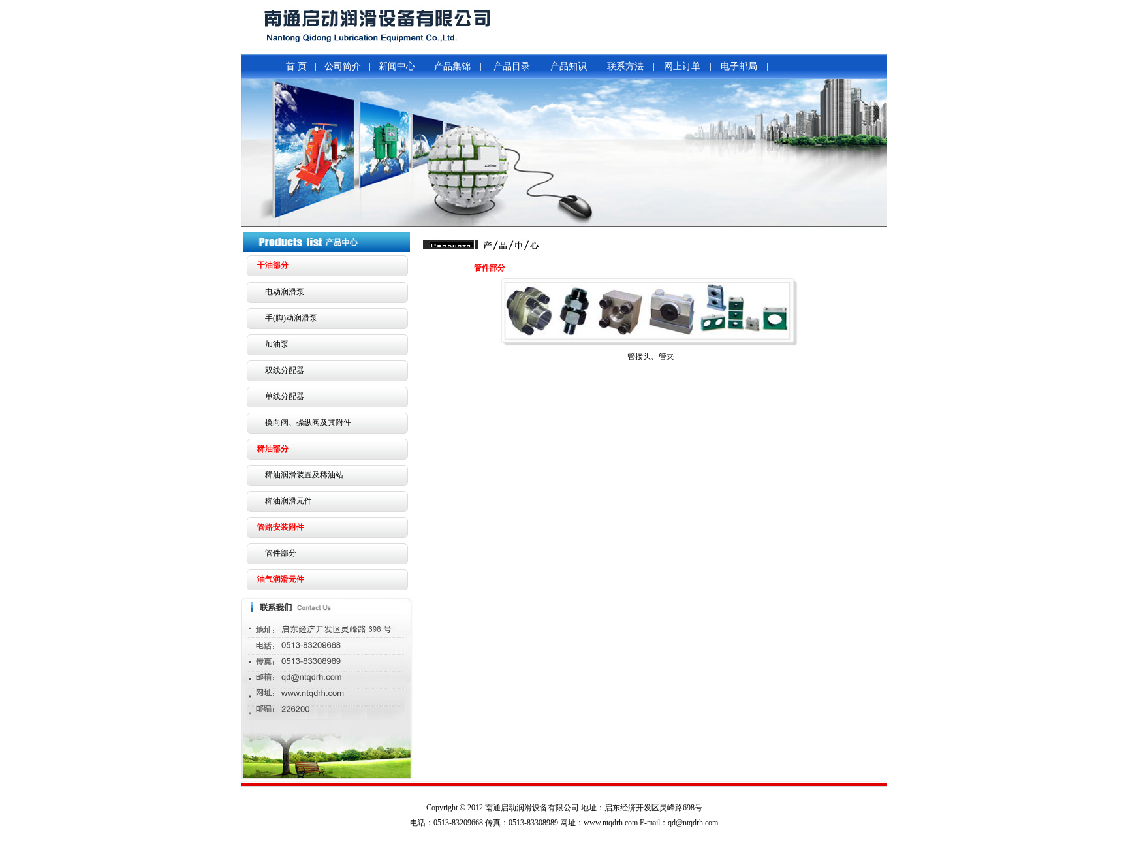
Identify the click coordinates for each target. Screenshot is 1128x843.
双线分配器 (284, 370)
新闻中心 (397, 66)
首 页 (296, 66)
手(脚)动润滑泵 (291, 318)
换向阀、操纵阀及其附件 (308, 422)
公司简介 (342, 66)
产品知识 (568, 66)
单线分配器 (284, 396)
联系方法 (625, 66)
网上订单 (682, 66)
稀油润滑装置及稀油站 (304, 474)
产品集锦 (452, 66)
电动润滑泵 (284, 291)
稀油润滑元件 (288, 500)
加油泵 (277, 344)
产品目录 (512, 66)
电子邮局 (739, 66)
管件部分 (280, 553)
